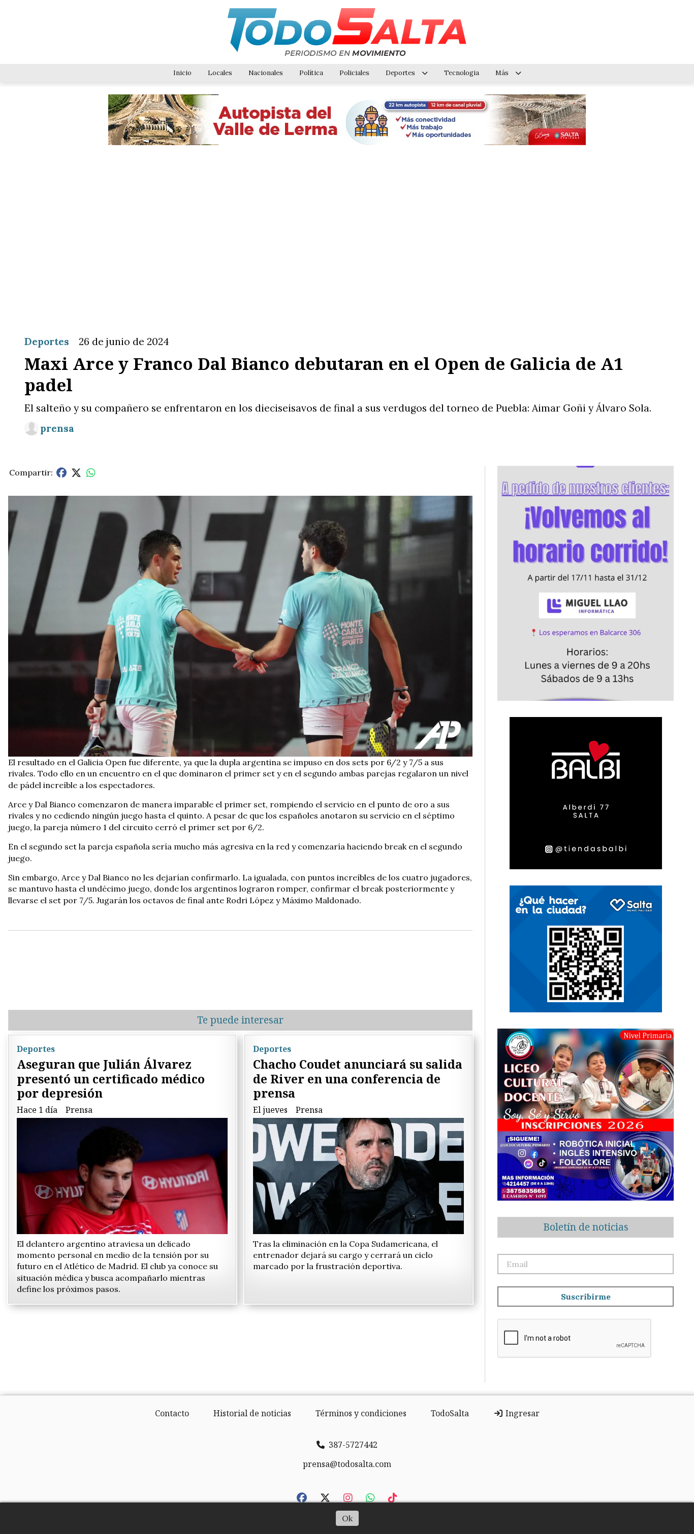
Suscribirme (586, 1296)
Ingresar (521, 1413)
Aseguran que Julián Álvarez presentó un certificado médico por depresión (111, 1079)
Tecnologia (461, 73)
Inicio (182, 73)
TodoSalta (450, 1413)
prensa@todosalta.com (347, 1464)
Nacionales (265, 73)
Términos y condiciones (361, 1413)
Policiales (354, 73)
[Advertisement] (347, 232)
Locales (220, 73)
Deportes (400, 73)
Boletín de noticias (585, 1227)
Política (311, 73)
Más (502, 73)
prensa (57, 428)
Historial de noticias (252, 1413)
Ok (347, 1518)
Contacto (172, 1413)
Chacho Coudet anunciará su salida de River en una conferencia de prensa (357, 1079)
